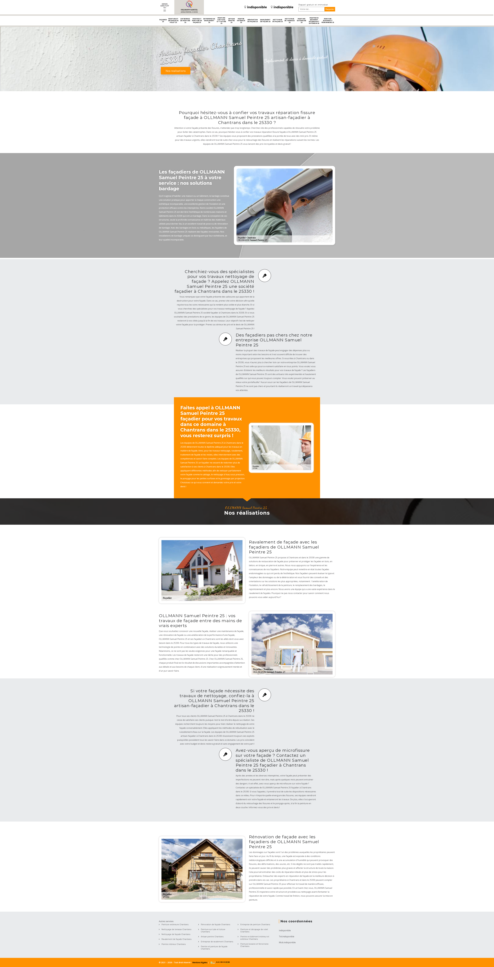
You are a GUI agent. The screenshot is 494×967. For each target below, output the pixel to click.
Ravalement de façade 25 (265, 20)
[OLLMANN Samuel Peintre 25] (189, 7)
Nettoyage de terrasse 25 (289, 20)
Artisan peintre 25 (231, 20)
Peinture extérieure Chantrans (174, 924)
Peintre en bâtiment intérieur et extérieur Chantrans (254, 937)
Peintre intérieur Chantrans (173, 944)
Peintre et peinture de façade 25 (197, 20)
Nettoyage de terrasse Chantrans (176, 929)
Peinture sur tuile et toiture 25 (221, 20)
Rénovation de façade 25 (252, 20)
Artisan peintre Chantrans (212, 936)
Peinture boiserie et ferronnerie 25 (327, 20)
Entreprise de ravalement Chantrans (217, 941)
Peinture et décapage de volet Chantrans (254, 930)
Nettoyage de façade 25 (277, 20)
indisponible (257, 7)
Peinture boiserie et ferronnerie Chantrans (254, 945)
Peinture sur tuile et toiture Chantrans (213, 930)
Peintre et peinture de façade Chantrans (214, 947)
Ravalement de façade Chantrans (176, 939)
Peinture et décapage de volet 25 (173, 20)
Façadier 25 (163, 20)
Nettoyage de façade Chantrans (175, 934)
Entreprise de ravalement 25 (209, 20)
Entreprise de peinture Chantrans (255, 924)
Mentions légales (200, 962)
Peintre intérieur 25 (241, 20)
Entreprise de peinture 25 (185, 20)
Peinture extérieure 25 (301, 20)
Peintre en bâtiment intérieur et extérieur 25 (314, 20)
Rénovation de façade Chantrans (215, 924)
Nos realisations (176, 70)
